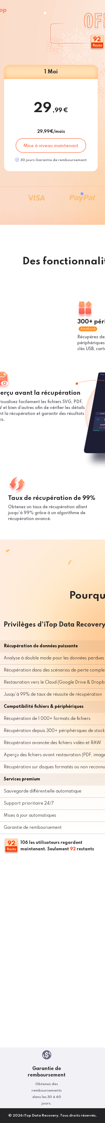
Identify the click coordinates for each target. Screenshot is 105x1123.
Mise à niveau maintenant (50, 146)
